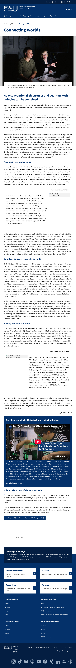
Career (43, 633)
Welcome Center (46, 611)
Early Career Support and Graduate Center (54, 615)
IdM (6, 637)
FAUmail (7, 604)
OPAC (6, 615)
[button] (20, 573)
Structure (57, 2)
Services (48, 2)
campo (7, 611)
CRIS (42, 604)
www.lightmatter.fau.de (15, 483)
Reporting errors (67, 651)
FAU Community (46, 637)
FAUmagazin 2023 (24, 24)
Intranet (7, 629)
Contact (30, 647)
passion (32, 24)
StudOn (7, 607)
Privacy (61, 647)
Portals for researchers (48, 599)
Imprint (55, 647)
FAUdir (7, 626)
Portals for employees (12, 621)
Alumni (43, 626)
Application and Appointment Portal (52, 607)
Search (66, 2)
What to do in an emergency (42, 647)
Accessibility (68, 647)
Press (43, 629)
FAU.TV (7, 633)
